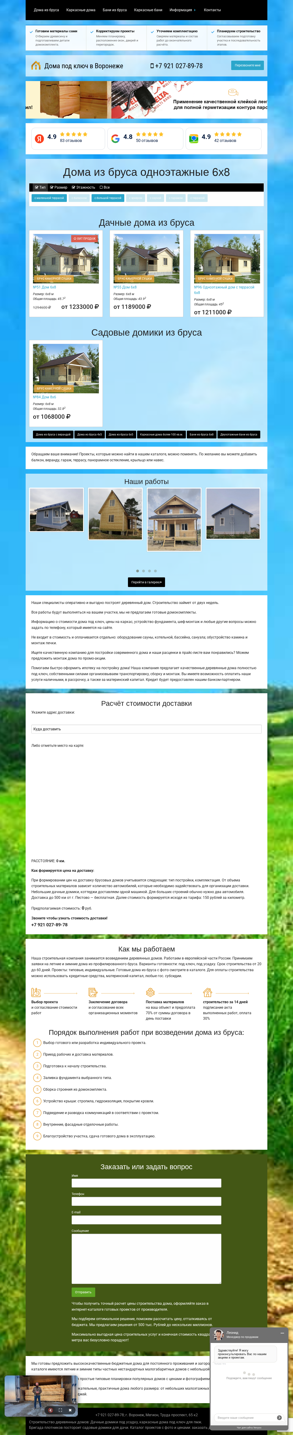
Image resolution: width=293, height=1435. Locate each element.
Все (106, 187)
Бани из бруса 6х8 (202, 434)
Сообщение (80, 1231)
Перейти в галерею (145, 582)
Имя (75, 1175)
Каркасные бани (148, 10)
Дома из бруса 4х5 (89, 434)
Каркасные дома (80, 10)
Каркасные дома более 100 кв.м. (161, 434)
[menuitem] (46, 10)
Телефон (78, 1194)
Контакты (212, 10)
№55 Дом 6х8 (125, 287)
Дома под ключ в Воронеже (83, 66)
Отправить (83, 1292)
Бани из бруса (115, 10)
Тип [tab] (42, 187)
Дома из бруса (46, 10)
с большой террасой (108, 198)
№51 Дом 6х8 (44, 287)
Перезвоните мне (247, 65)
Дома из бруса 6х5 (121, 434)
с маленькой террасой (49, 198)
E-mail (76, 1212)
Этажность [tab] (85, 187)
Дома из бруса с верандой (53, 434)
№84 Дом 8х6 (44, 397)
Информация (181, 10)
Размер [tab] (60, 187)
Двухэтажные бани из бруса (238, 434)
